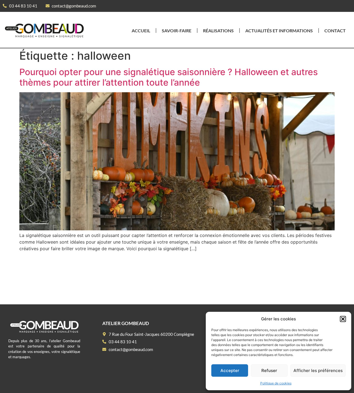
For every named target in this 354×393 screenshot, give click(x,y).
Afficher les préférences (318, 370)
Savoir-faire (176, 30)
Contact (335, 30)
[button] (343, 319)
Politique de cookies (275, 383)
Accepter (229, 370)
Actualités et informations (279, 30)
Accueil (141, 30)
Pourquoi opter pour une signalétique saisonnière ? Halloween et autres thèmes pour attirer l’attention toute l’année (168, 77)
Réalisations (218, 30)
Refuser (269, 370)
